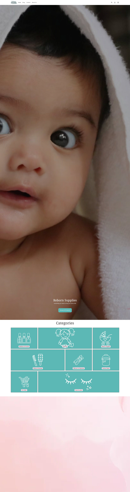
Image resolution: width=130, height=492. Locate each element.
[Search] (111, 2)
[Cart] (118, 2)
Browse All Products (65, 310)
